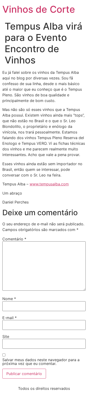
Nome (9, 299)
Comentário (14, 239)
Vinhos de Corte (38, 9)
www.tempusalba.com (49, 184)
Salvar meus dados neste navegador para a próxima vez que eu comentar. (41, 361)
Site (5, 336)
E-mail (9, 318)
